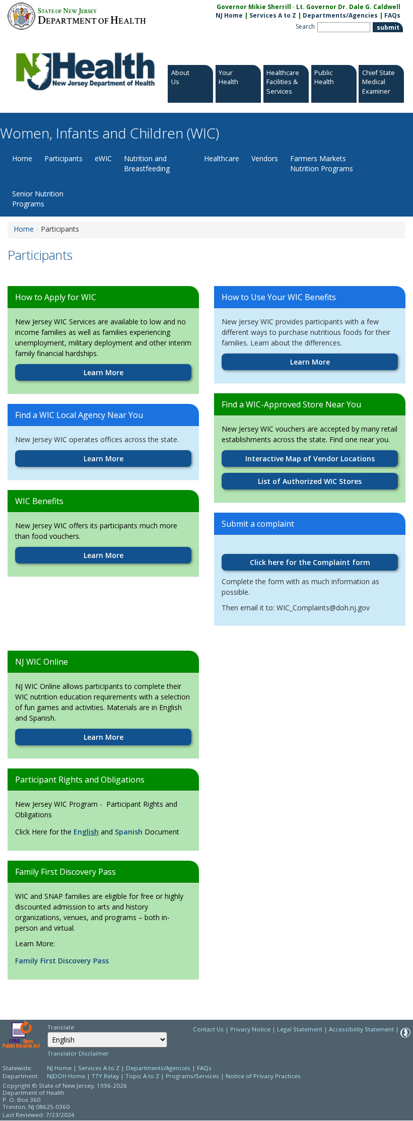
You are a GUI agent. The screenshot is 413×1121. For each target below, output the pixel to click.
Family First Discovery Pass (62, 960)
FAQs (392, 15)
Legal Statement (299, 1029)
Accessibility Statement (361, 1029)
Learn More (103, 372)
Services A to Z (272, 15)
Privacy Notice (250, 1029)
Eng (80, 831)
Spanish (129, 831)
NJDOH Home (66, 1076)
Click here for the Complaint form (310, 562)
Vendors (264, 158)
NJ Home (229, 15)
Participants (63, 158)
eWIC (103, 158)
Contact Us (208, 1029)
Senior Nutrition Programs (37, 198)
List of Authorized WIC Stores (310, 481)
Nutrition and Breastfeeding (147, 163)
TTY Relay (106, 1076)
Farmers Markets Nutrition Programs (321, 163)
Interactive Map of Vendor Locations (310, 458)
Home (22, 158)
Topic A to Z (142, 1076)
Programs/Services (192, 1076)
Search (305, 26)
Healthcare (221, 158)
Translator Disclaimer (78, 1053)
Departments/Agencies (340, 15)
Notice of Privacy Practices (263, 1076)
